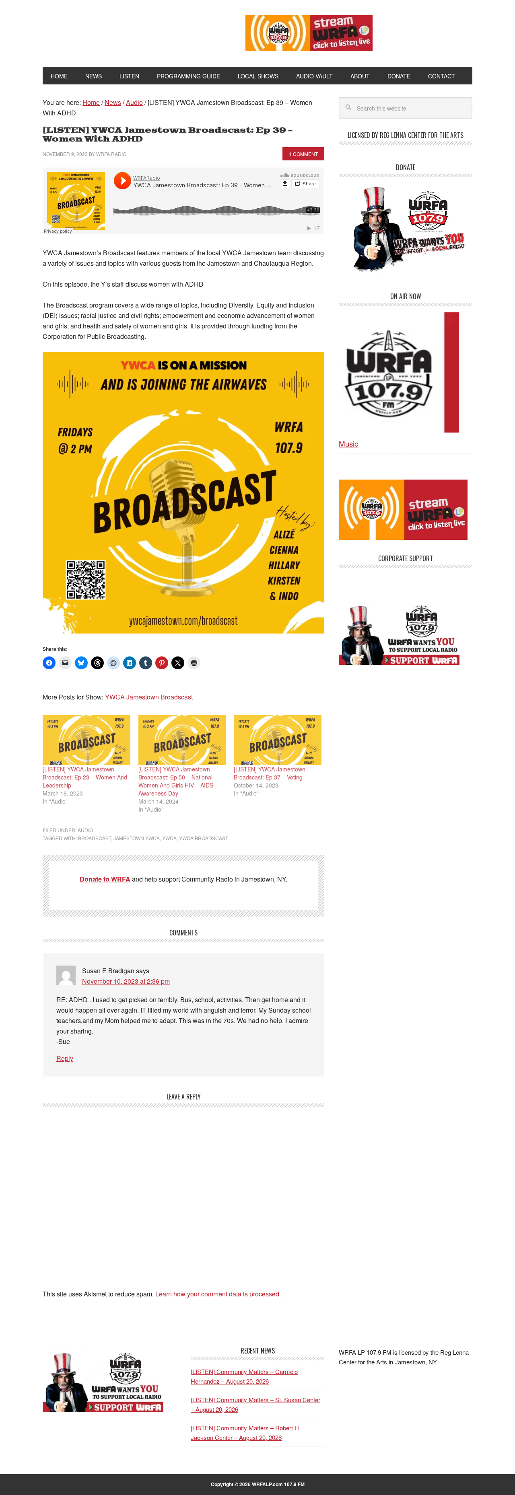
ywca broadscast (203, 838)
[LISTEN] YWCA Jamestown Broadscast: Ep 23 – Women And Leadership (85, 777)
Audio (85, 829)
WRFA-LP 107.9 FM (126, 31)
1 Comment (303, 153)
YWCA (169, 838)
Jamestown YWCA (136, 838)
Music (348, 443)
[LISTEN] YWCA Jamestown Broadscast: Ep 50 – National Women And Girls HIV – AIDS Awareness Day (175, 781)
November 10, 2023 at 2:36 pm (126, 981)
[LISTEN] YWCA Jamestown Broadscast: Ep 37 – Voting (269, 773)
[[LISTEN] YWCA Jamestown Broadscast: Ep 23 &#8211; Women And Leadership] (86, 740)
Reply (64, 1058)
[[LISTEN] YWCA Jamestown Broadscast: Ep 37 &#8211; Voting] (277, 740)
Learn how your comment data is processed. (218, 1293)
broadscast (94, 838)
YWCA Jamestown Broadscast (149, 696)
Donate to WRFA (105, 879)
